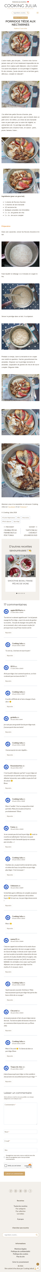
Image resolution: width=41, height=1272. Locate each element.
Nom (7, 1132)
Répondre (8, 632)
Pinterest (23, 507)
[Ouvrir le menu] (37, 12)
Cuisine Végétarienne (8, 517)
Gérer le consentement (20, 1262)
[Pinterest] (20, 1191)
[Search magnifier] (28, 12)
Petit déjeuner (6, 521)
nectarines (25, 517)
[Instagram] (15, 1191)
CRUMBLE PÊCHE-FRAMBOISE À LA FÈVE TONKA (10, 531)
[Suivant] (32, 573)
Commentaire (10, 1105)
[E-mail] (25, 1191)
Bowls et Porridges (20, 17)
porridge (16, 521)
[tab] (16, 593)
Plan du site (20, 1257)
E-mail (7, 1141)
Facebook (11, 507)
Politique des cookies (20, 1254)
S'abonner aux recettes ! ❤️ (20, 2)
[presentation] (20, 566)
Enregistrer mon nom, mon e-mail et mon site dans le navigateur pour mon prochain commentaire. (20, 1157)
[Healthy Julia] (30, 1191)
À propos (20, 1219)
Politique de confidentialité (20, 1251)
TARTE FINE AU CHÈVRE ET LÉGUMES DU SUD (30, 531)
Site (6, 1150)
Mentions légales (20, 1249)
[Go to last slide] (8, 573)
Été (18, 517)
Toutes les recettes (20, 1206)
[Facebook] (10, 1191)
